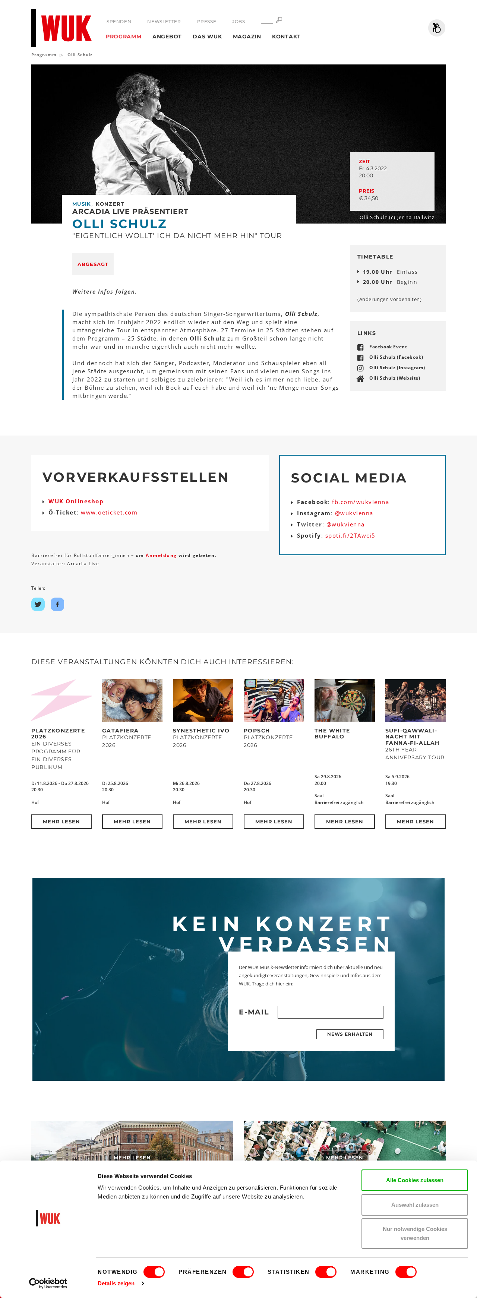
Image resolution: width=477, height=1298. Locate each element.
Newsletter (164, 21)
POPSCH (257, 730)
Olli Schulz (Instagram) (397, 367)
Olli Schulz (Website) (394, 378)
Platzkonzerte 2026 (58, 733)
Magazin (247, 36)
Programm (124, 36)
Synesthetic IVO (201, 730)
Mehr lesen (61, 821)
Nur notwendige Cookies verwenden (415, 1233)
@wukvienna (354, 513)
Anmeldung (162, 555)
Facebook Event (388, 347)
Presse (207, 21)
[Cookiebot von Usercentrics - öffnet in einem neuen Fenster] (48, 1283)
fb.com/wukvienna (360, 502)
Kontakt (286, 36)
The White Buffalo (332, 733)
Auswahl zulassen (415, 1205)
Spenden (119, 21)
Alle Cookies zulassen (414, 1180)
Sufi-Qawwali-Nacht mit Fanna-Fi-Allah (412, 736)
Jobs (238, 21)
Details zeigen (116, 1283)
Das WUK (207, 36)
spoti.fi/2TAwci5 (350, 535)
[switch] (243, 1272)
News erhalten (350, 1034)
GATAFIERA (120, 730)
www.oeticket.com (109, 512)
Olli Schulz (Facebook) (396, 357)
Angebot (167, 36)
